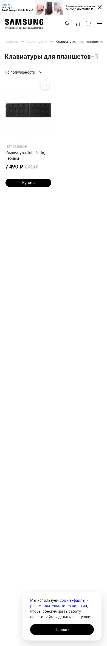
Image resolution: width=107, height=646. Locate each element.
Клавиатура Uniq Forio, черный (25, 155)
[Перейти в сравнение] (78, 24)
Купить (28, 182)
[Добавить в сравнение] (45, 85)
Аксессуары (36, 41)
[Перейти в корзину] (88, 24)
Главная (11, 41)
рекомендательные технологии (58, 605)
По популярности (20, 72)
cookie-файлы (72, 600)
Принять (62, 629)
